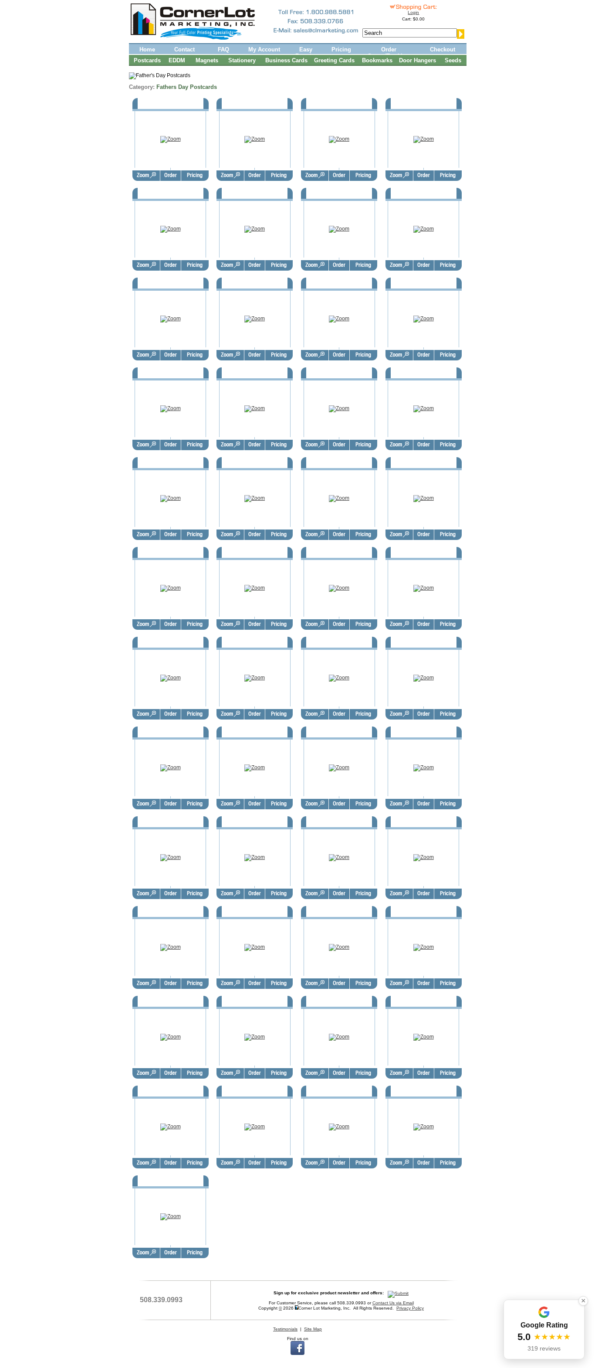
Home (147, 49)
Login (413, 12)
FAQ (223, 49)
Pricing (341, 49)
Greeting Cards (334, 60)
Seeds (453, 60)
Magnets (207, 60)
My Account (264, 49)
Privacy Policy (410, 1308)
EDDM (177, 60)
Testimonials (285, 1329)
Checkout (442, 49)
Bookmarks (377, 60)
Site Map (313, 1329)
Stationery (242, 60)
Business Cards (286, 60)
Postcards (147, 60)
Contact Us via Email (393, 1302)
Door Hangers (417, 60)
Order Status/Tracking (388, 52)
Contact (184, 49)
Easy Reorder (306, 52)
